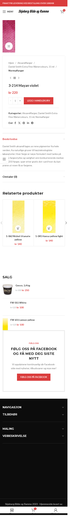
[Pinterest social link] (24, 123)
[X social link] (19, 123)
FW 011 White (18, 302)
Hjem (11, 62)
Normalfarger (16, 70)
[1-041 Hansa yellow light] (49, 217)
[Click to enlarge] (9, 46)
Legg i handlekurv (38, 100)
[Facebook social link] (15, 123)
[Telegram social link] (32, 123)
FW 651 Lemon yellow (22, 319)
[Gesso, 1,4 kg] (8, 290)
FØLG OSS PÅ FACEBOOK (33, 377)
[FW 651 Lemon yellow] (5, 324)
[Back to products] (15, 78)
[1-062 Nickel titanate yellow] (18, 217)
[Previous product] (10, 78)
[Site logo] (34, 11)
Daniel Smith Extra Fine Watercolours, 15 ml (31, 66)
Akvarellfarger (25, 62)
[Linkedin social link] (28, 123)
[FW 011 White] (5, 307)
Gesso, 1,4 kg (22, 285)
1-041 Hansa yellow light (49, 236)
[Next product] (19, 78)
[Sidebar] (4, 159)
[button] (18, 228)
